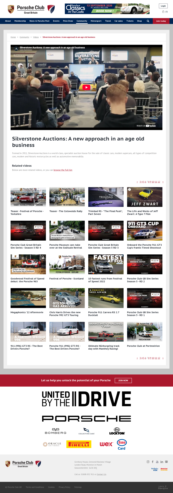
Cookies (51, 487)
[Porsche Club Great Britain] (31, 9)
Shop (139, 20)
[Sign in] (163, 6)
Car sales (119, 20)
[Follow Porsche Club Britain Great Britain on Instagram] (148, 461)
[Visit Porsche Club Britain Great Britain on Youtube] (157, 461)
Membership (20, 20)
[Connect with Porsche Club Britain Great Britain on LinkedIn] (162, 461)
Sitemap (78, 487)
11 (156, 181)
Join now (123, 380)
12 (159, 181)
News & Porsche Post (39, 20)
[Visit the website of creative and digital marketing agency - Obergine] (163, 487)
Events (56, 20)
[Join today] (161, 21)
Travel (108, 20)
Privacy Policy (64, 487)
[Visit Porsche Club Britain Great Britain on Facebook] (152, 461)
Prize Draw (68, 20)
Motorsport (96, 20)
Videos (36, 37)
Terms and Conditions (35, 487)
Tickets (129, 20)
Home (13, 37)
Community (82, 20)
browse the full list (63, 170)
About (8, 20)
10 (153, 181)
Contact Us (101, 474)
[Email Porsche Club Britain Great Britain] (166, 461)
